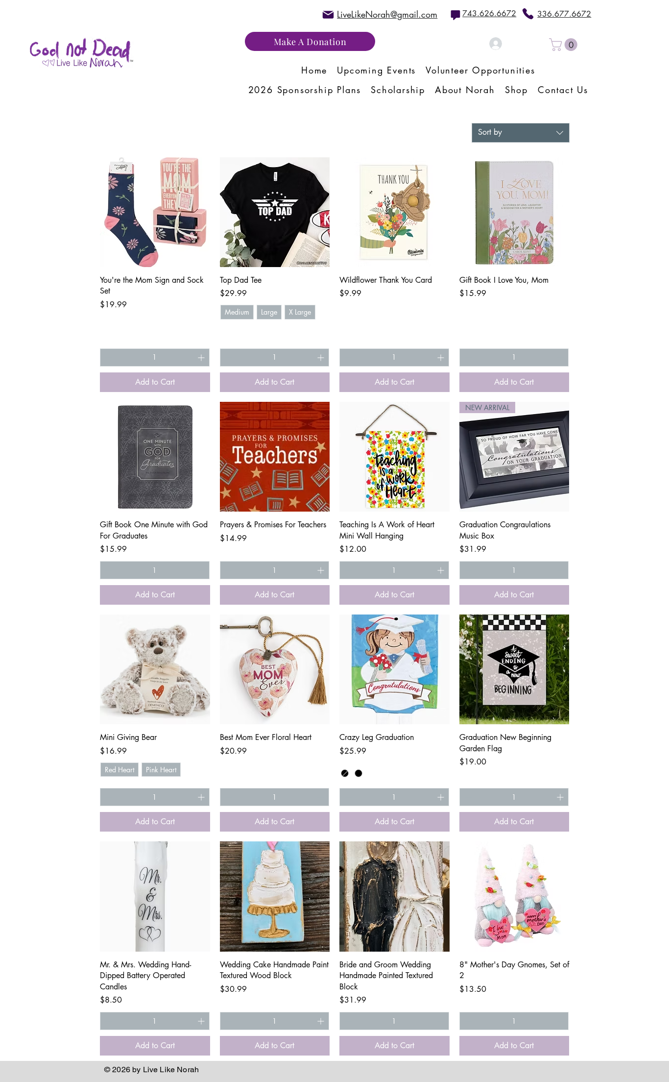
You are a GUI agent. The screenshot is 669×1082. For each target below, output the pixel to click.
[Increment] (202, 357)
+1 (227, 329)
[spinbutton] (155, 357)
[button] (564, 44)
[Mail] (328, 14)
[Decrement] (107, 357)
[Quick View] (155, 212)
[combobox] (521, 133)
